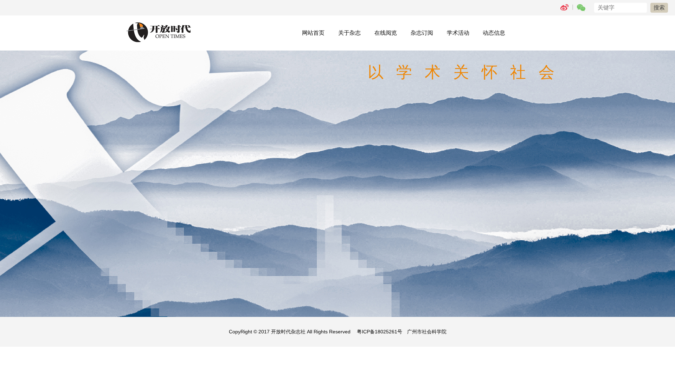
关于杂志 (349, 33)
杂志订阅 (422, 33)
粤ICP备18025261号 (379, 331)
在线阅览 (385, 33)
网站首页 (313, 33)
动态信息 (494, 33)
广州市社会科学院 (426, 331)
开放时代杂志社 (288, 331)
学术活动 (458, 33)
